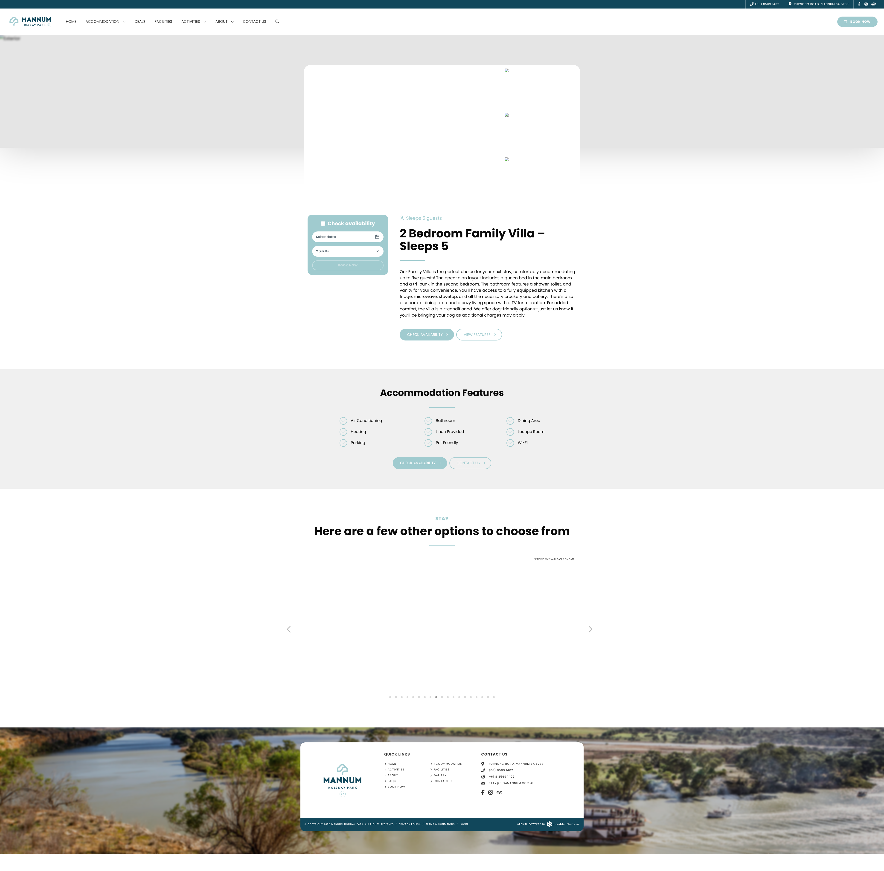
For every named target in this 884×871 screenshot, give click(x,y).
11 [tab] (448, 697)
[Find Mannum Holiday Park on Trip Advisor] (874, 4)
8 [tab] (430, 697)
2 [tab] (396, 697)
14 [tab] (465, 697)
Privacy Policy (410, 824)
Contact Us (254, 21)
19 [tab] (494, 697)
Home (71, 21)
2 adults (322, 251)
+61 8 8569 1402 (502, 777)
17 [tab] (482, 697)
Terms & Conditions (440, 824)
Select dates (326, 236)
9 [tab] (436, 697)
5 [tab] (413, 697)
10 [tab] (442, 697)
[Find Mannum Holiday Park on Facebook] (859, 4)
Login (464, 824)
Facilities (163, 21)
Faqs (392, 781)
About (221, 21)
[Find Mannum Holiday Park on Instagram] (866, 4)
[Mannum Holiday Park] (342, 781)
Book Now (860, 21)
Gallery (440, 775)
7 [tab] (425, 697)
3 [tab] (402, 697)
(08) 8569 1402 (767, 4)
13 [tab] (459, 697)
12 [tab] (454, 697)
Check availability (424, 334)
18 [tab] (488, 697)
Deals (140, 21)
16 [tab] (477, 697)
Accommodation (102, 21)
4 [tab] (407, 697)
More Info (324, 674)
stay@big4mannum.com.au (512, 783)
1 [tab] (390, 697)
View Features (477, 334)
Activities (190, 21)
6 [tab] (419, 697)
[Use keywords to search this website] (277, 22)
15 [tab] (471, 697)
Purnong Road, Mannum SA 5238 (516, 764)
